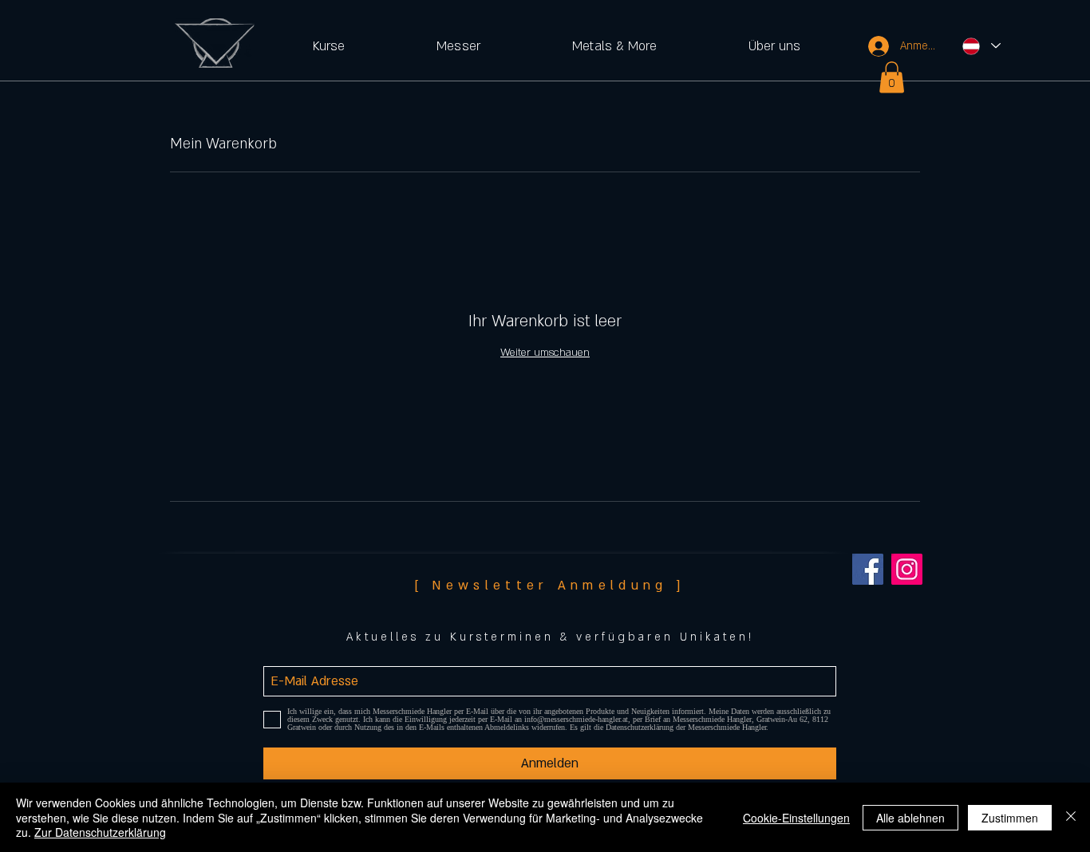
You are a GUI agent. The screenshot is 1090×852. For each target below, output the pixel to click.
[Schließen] (1070, 817)
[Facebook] (867, 569)
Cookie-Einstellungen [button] (796, 818)
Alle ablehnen (910, 818)
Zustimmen (1009, 818)
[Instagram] (906, 569)
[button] (328, 46)
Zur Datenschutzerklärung (100, 832)
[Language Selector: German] (980, 46)
